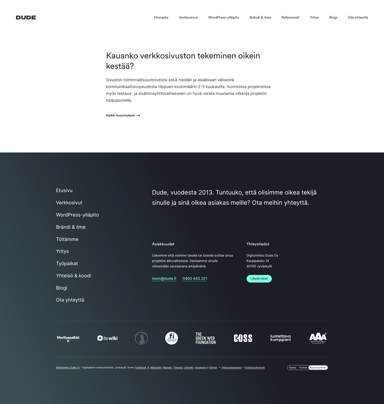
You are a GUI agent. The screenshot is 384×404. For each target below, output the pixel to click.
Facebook (140, 367)
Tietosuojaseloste (231, 367)
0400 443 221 (195, 279)
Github (213, 367)
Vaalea (292, 367)
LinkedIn (188, 367)
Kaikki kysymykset (121, 115)
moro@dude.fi (164, 279)
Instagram (200, 367)
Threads (178, 367)
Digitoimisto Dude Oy (68, 367)
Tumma (303, 367)
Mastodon (156, 367)
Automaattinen (318, 367)
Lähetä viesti (259, 278)
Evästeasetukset (255, 367)
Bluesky (167, 367)
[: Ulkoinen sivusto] (68, 340)
